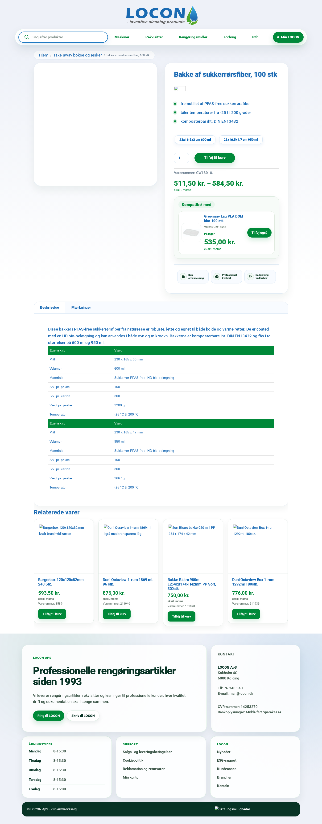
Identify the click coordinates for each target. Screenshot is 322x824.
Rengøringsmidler (193, 37)
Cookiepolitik (133, 760)
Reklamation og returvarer (144, 769)
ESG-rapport (226, 760)
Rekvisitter (154, 37)
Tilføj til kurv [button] (52, 614)
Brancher (224, 777)
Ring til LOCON (48, 716)
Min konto (130, 777)
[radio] (195, 139)
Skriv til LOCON (83, 716)
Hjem (43, 55)
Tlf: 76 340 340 (230, 688)
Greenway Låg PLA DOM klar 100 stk (223, 218)
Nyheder (224, 752)
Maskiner (122, 37)
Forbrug (230, 37)
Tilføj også (259, 232)
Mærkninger (81, 307)
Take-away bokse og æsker (77, 55)
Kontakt (223, 786)
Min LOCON (290, 37)
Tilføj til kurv (215, 158)
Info (255, 37)
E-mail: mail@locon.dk (235, 693)
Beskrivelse (49, 307)
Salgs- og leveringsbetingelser (147, 752)
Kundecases (226, 769)
